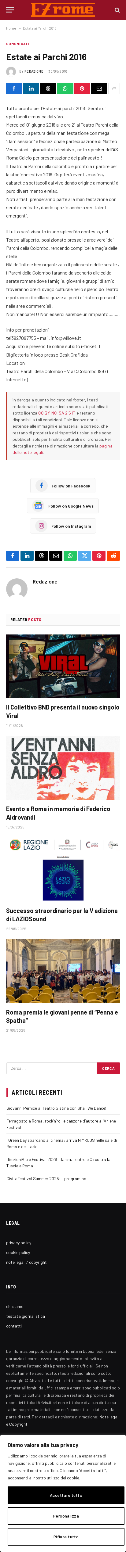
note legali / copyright (26, 1262)
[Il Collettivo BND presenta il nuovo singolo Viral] (63, 666)
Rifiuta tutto (66, 1536)
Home (11, 28)
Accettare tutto (66, 1495)
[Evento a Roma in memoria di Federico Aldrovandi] (63, 768)
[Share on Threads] (48, 88)
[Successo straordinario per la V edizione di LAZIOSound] (63, 869)
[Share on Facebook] (14, 88)
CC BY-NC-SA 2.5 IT (57, 412)
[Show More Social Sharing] (114, 88)
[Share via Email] (99, 88)
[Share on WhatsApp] (65, 88)
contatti (14, 1325)
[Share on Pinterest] (82, 88)
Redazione (33, 71)
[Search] (116, 10)
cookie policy (18, 1252)
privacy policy (18, 1242)
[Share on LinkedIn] (31, 88)
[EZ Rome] (63, 10)
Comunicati (17, 44)
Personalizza (66, 1515)
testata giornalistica (25, 1316)
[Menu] (10, 10)
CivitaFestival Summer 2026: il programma (46, 1178)
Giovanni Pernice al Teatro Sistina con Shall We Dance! (56, 1108)
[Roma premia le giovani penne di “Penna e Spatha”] (63, 971)
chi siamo (15, 1306)
